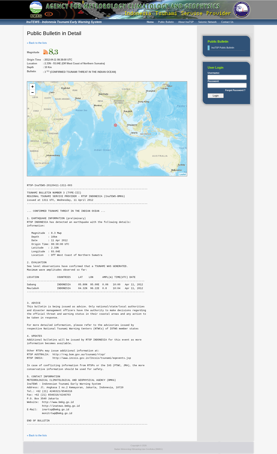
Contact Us (227, 22)
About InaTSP (186, 22)
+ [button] (32, 86)
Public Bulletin (166, 22)
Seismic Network (207, 22)
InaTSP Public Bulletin (222, 47)
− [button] (32, 92)
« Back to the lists (37, 42)
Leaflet (183, 174)
